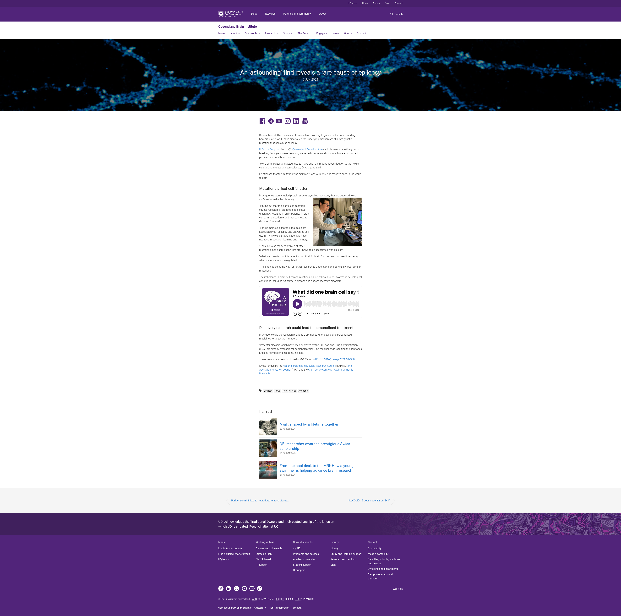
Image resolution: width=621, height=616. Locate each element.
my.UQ (296, 548)
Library (334, 548)
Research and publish (343, 559)
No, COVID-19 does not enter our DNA (369, 500)
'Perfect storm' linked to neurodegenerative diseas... (260, 500)
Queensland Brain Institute (237, 26)
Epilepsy (268, 390)
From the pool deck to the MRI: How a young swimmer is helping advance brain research (317, 468)
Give (387, 3)
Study (254, 13)
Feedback (296, 607)
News (365, 3)
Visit (333, 564)
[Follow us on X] (236, 589)
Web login (398, 589)
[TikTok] (259, 589)
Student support (302, 564)
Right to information (279, 607)
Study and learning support (346, 553)
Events (376, 3)
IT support (261, 564)
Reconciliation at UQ (263, 526)
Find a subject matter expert (234, 553)
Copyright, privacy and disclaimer (234, 607)
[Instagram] (252, 589)
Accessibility (260, 607)
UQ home (352, 3)
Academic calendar (304, 559)
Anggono (303, 390)
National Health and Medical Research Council (309, 365)
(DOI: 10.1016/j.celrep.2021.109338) (334, 359)
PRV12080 (308, 599)
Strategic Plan (264, 553)
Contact (399, 3)
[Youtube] (244, 589)
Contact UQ (374, 548)
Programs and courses (306, 553)
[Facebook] (220, 589)
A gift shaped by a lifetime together (309, 424)
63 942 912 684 (265, 599)
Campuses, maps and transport (380, 576)
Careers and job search (269, 548)
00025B (289, 599)
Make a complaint (378, 553)
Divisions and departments (383, 568)
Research (270, 13)
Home (221, 33)
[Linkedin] (228, 589)
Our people (251, 33)
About (322, 13)
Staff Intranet (263, 559)
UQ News (223, 559)
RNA (285, 390)
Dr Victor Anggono (269, 149)
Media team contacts (230, 548)
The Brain (303, 33)
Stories (292, 390)
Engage (320, 33)
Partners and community (297, 13)
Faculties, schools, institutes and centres (384, 561)
